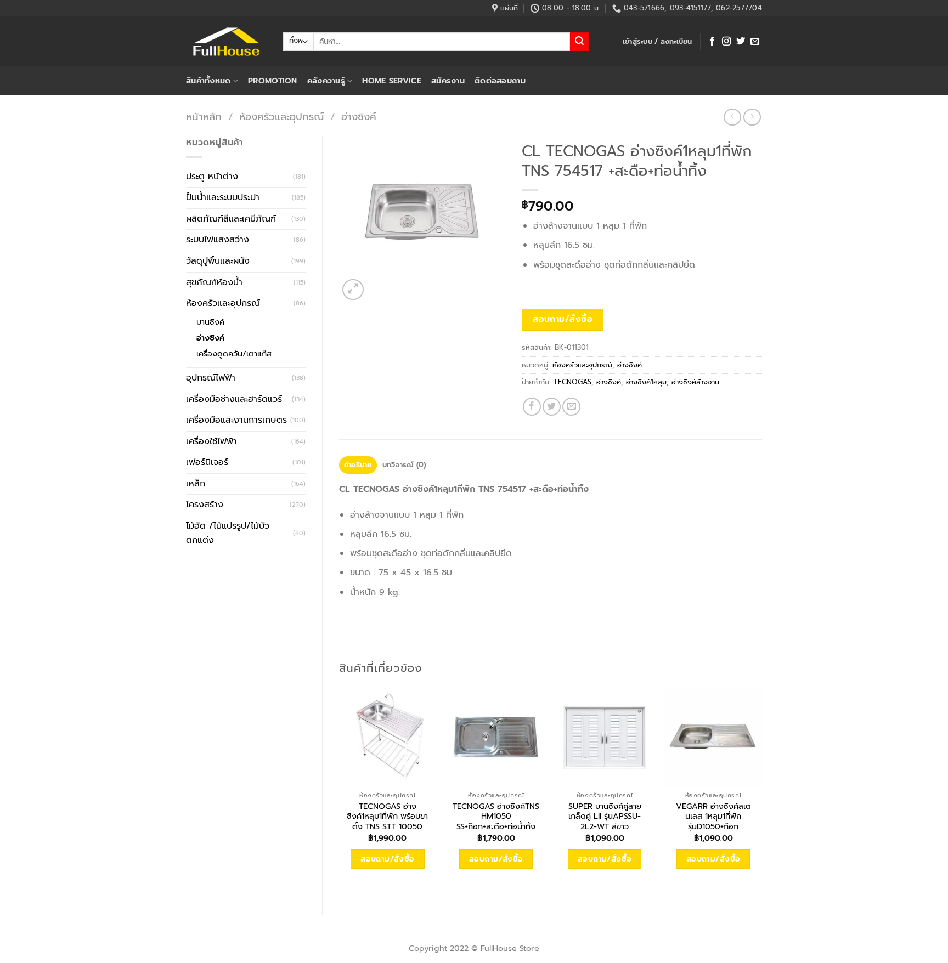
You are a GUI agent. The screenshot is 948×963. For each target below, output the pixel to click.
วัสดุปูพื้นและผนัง (218, 261)
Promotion (272, 81)
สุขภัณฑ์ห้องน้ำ (214, 282)
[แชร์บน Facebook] (532, 407)
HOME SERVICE (391, 81)
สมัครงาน (448, 81)
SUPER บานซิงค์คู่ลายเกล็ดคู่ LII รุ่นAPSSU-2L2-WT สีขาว (604, 816)
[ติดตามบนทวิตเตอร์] (740, 42)
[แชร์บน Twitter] (552, 407)
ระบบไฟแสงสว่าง (217, 239)
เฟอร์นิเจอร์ (207, 462)
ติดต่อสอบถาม (500, 81)
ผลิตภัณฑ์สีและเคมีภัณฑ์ (231, 218)
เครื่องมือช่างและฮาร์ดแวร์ (234, 399)
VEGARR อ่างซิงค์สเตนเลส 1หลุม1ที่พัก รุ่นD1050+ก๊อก (713, 816)
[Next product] (732, 117)
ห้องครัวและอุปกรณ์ (281, 116)
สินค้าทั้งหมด (208, 81)
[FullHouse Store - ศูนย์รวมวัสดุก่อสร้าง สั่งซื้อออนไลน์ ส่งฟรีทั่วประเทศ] (226, 41)
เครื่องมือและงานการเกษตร (236, 420)
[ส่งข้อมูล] (579, 41)
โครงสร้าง (204, 504)
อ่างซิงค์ (358, 116)
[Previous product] (751, 117)
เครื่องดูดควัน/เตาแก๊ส (234, 354)
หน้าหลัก (204, 116)
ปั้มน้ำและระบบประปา (222, 197)
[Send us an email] (755, 42)
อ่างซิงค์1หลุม (646, 382)
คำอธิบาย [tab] (358, 465)
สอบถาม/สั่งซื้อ (562, 319)
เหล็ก (195, 483)
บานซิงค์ (210, 322)
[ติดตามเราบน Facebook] (712, 42)
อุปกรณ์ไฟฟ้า (210, 377)
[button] (657, 42)
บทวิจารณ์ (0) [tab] (404, 465)
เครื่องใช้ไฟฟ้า (211, 441)
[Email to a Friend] (571, 407)
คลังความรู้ (326, 81)
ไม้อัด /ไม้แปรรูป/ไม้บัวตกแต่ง (227, 533)
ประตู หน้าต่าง (212, 176)
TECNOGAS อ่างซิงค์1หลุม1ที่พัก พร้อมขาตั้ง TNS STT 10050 (387, 816)
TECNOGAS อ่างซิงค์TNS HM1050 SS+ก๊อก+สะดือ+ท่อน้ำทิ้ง (496, 816)
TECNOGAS (572, 382)
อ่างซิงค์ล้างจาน (695, 382)
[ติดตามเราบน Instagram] (726, 42)
